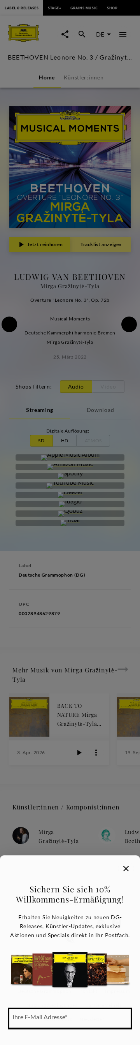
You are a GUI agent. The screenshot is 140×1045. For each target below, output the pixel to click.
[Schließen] (126, 868)
